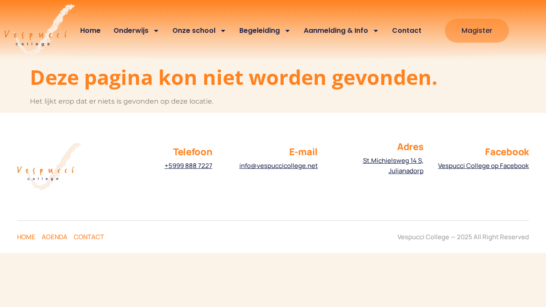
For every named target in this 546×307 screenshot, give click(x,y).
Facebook (507, 151)
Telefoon (192, 151)
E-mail (303, 151)
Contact (406, 30)
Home (90, 30)
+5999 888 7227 (188, 165)
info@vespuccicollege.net (278, 165)
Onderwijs (130, 30)
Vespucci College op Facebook (483, 165)
